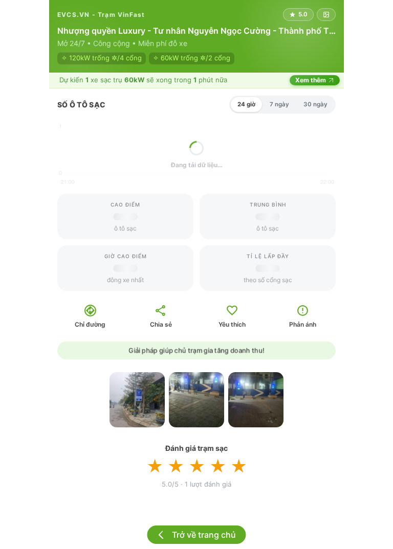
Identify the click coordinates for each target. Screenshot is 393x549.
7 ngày (279, 104)
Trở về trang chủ (204, 535)
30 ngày (315, 104)
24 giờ (246, 104)
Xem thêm (310, 80)
